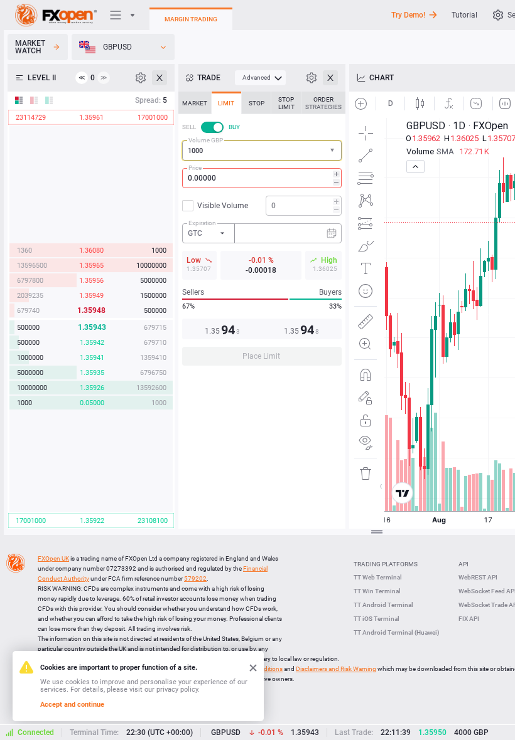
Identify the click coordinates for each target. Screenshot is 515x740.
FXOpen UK (53, 558)
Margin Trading (191, 19)
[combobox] (262, 150)
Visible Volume (222, 205)
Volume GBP (205, 140)
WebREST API (477, 577)
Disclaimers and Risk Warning (336, 668)
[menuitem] (260, 77)
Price (195, 167)
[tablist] (261, 232)
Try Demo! (408, 15)
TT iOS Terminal (376, 618)
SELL (189, 127)
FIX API (468, 618)
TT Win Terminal (377, 591)
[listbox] (123, 47)
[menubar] (260, 77)
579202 (195, 578)
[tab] (194, 103)
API (463, 564)
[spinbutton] (262, 178)
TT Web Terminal (378, 577)
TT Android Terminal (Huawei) (397, 632)
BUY (234, 127)
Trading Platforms (386, 564)
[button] (333, 151)
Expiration (202, 222)
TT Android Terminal (383, 604)
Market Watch (30, 47)
